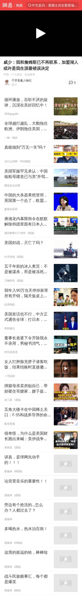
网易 (7, 5)
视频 (19, 5)
